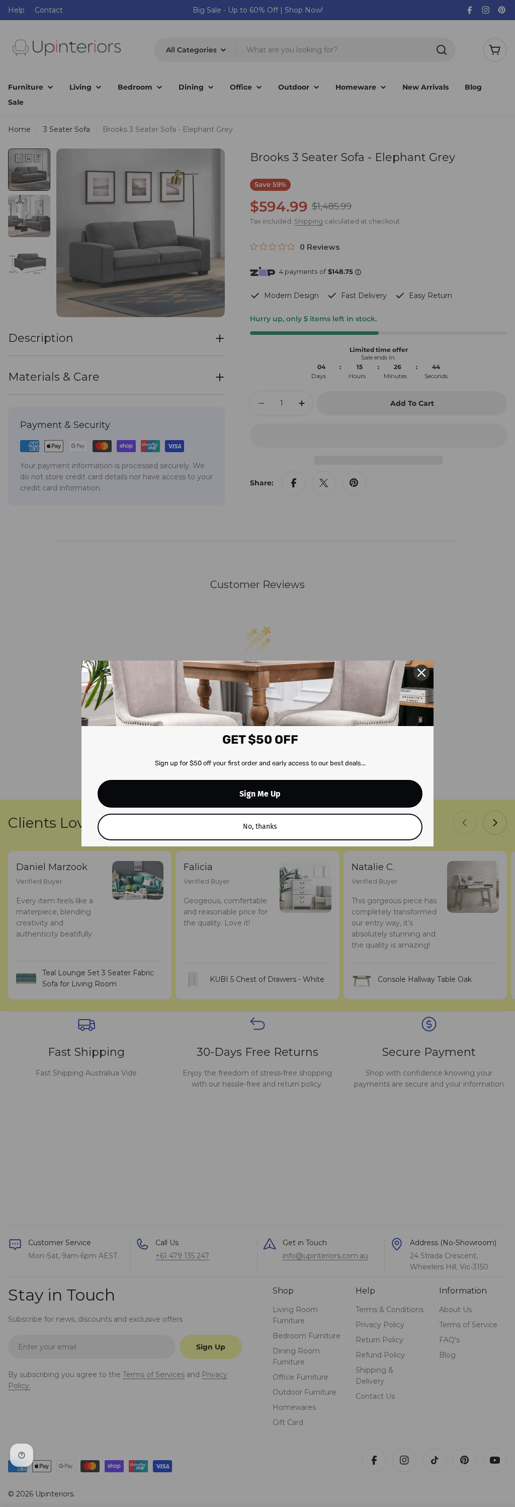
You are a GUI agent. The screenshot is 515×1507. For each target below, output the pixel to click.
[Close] (421, 673)
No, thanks (260, 826)
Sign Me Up (260, 794)
